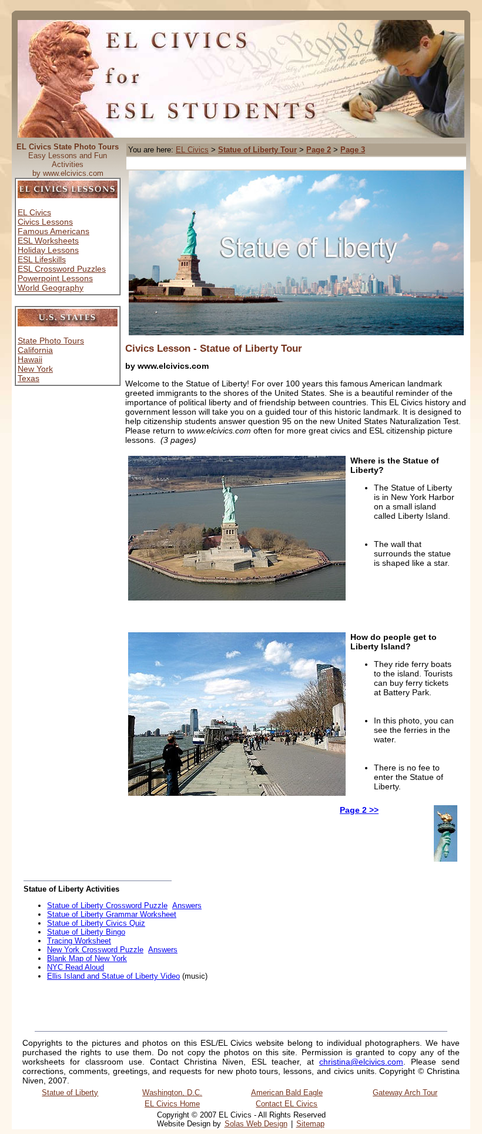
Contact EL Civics (286, 1103)
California (35, 350)
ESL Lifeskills (42, 259)
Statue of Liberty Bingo (86, 932)
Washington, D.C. (172, 1092)
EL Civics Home (172, 1103)
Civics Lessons (45, 221)
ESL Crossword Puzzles (62, 269)
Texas (28, 378)
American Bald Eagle (287, 1092)
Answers (187, 905)
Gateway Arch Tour (405, 1092)
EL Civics (34, 212)
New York (35, 368)
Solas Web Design (256, 1123)
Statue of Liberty (70, 1092)
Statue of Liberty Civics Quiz (96, 923)
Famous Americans (53, 231)
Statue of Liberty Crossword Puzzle (107, 905)
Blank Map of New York (87, 958)
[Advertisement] (265, 163)
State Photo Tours (51, 340)
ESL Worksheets (48, 240)
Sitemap (310, 1123)
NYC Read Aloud (75, 967)
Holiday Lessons (48, 250)
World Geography (50, 287)
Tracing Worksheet (79, 940)
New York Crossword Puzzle (95, 949)
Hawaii (30, 359)
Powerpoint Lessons (55, 278)
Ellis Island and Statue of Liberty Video (113, 976)
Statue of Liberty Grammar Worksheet (111, 914)
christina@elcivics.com (361, 1061)
